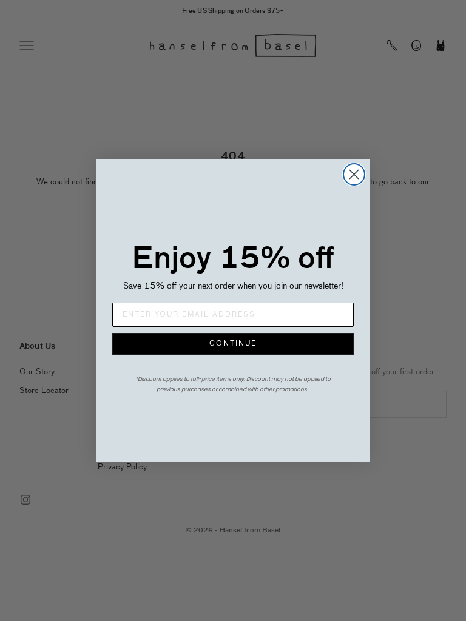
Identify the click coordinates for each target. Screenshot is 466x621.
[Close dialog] (354, 174)
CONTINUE (233, 343)
